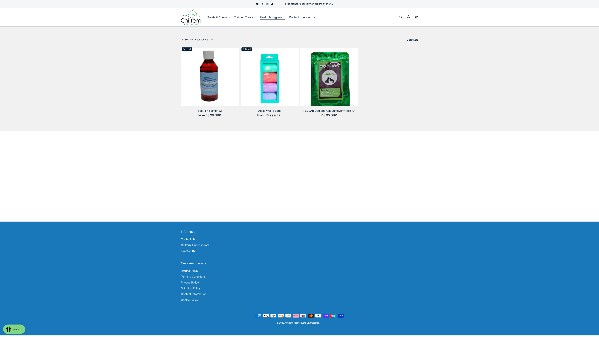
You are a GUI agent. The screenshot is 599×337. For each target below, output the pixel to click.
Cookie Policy (189, 300)
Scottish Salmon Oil (210, 110)
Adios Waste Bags (269, 110)
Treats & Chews (217, 17)
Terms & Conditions (193, 276)
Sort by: (189, 39)
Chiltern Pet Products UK (297, 323)
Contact (294, 17)
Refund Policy (189, 270)
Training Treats (244, 17)
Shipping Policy (191, 288)
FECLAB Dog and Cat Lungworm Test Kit (329, 110)
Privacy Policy (190, 282)
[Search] (401, 17)
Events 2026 (189, 251)
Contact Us (188, 239)
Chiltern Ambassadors (195, 245)
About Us (309, 17)
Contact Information (193, 294)
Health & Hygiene (271, 17)
